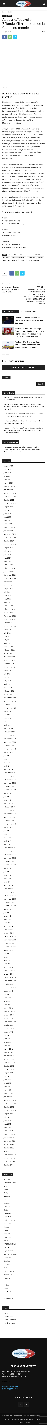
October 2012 (9, 1025)
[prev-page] (3, 353)
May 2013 (7, 1001)
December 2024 (10, 534)
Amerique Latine (10, 1183)
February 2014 (9, 970)
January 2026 (9, 490)
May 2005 (7, 1151)
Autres (6, 1189)
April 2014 (7, 964)
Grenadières (31, 257)
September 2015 (10, 906)
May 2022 (7, 640)
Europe (6, 1227)
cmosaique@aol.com (10, 1386)
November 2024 (10, 537)
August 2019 (8, 752)
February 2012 (9, 1052)
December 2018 (10, 779)
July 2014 (7, 953)
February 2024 (9, 568)
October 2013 (9, 984)
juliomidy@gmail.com (10, 1389)
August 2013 (8, 991)
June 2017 (7, 834)
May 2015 (7, 919)
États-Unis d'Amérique (18, 257)
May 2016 (7, 878)
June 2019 (7, 759)
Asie (5, 1186)
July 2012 (7, 1035)
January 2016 (9, 892)
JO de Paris (6, 260)
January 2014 (9, 974)
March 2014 (8, 967)
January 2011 (9, 1097)
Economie (7, 1213)
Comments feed (10, 1320)
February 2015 (9, 930)
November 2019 (10, 742)
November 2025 (10, 496)
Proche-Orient (9, 1271)
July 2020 (7, 715)
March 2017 (8, 844)
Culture (6, 1210)
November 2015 (10, 899)
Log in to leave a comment (23, 368)
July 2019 (7, 756)
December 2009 (10, 1141)
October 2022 (9, 623)
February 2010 (9, 1134)
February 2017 (9, 848)
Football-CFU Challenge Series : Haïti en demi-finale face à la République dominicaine (28, 344)
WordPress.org (9, 1323)
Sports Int (7, 1292)
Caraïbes (7, 1203)
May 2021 (7, 681)
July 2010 (7, 1117)
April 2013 (7, 1005)
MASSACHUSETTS (10, 1254)
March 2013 (8, 1008)
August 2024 (8, 548)
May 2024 (7, 558)
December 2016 (10, 854)
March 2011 (8, 1090)
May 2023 (7, 599)
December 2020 (10, 698)
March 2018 (8, 803)
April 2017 (7, 841)
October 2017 (9, 820)
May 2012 (7, 1042)
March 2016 (8, 885)
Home (4, 12)
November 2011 (10, 1063)
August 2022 (8, 629)
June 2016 (7, 875)
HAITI (10, 12)
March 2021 (8, 687)
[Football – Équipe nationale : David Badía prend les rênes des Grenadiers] (8, 320)
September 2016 (10, 865)
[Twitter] (15, 37)
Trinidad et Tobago (33, 260)
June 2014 (7, 957)
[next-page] (7, 353)
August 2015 (8, 909)
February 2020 (9, 732)
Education (7, 1217)
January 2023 (9, 612)
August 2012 (8, 1032)
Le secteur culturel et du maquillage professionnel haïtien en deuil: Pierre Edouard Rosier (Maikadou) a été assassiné (22, 449)
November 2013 (10, 981)
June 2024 (7, 554)
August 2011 (8, 1073)
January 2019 (9, 776)
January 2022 (9, 653)
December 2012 (10, 1018)
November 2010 (10, 1103)
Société (6, 1285)
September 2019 (10, 749)
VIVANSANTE (8, 1298)
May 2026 (7, 476)
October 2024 (9, 541)
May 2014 (7, 960)
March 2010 (8, 1131)
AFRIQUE (7, 1179)
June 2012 (7, 1039)
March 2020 (8, 728)
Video (6, 1295)
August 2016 (8, 868)
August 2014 (8, 950)
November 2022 (10, 619)
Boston (6, 1193)
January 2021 (9, 694)
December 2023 (10, 575)
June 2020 (7, 718)
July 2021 (7, 674)
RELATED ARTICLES (11, 312)
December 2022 (10, 616)
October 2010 (9, 1107)
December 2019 (10, 739)
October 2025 (9, 500)
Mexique (14, 260)
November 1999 (10, 1155)
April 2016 (7, 882)
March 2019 (8, 769)
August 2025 (8, 507)
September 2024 (10, 544)
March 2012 (8, 1049)
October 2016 (9, 861)
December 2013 (10, 977)
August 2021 (8, 670)
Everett (6, 1230)
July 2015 (7, 912)
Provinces (7, 1278)
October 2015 (9, 902)
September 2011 (10, 1069)
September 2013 (10, 987)
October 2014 (9, 943)
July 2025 (7, 510)
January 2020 (9, 735)
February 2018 (9, 807)
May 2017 (7, 837)
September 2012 (10, 1028)
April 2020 (7, 725)
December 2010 (10, 1100)
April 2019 (7, 766)
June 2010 (7, 1120)
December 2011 (10, 1059)
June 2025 (7, 514)
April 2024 (7, 561)
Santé (6, 1281)
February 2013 (9, 1011)
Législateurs (8, 1251)
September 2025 (10, 503)
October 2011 (9, 1066)
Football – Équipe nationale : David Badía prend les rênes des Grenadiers (29, 320)
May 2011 (7, 1083)
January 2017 (9, 851)
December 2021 (10, 657)
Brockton (7, 1196)
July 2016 (7, 872)
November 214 (9, 1161)
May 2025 (7, 517)
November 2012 (10, 1022)
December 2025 (10, 493)
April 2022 (7, 643)
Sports (9, 15)
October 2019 (9, 745)
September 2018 (10, 790)
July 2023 (7, 592)
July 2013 (7, 994)
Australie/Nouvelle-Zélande (17, 255)
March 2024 (8, 565)
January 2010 (9, 1138)
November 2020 (10, 701)
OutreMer (7, 1264)
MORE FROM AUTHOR (29, 312)
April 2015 (7, 923)
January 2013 (9, 1015)
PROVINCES (8, 1275)
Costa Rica (6, 257)
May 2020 (7, 722)
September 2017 (10, 824)
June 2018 (7, 800)
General (7, 1234)
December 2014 (10, 936)
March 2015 (8, 926)
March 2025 (8, 524)
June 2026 (7, 473)
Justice (6, 1247)
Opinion (7, 1261)
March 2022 (8, 646)
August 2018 (8, 793)
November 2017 (10, 817)
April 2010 (7, 1127)
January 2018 (9, 810)
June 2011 (7, 1080)
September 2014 (10, 947)
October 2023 (9, 582)
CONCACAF (38, 255)
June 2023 (7, 595)
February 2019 (9, 773)
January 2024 (9, 571)
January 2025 (9, 531)
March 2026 (8, 483)
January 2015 (9, 933)
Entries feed (8, 1316)
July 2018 (7, 797)
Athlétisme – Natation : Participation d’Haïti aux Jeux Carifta (11, 289)
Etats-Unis (7, 1223)
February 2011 (9, 1093)
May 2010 (7, 1124)
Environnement (9, 1220)
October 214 (8, 1165)
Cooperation (8, 1206)
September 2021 (10, 667)
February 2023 (9, 609)
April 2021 (7, 684)
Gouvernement (9, 1237)
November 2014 (10, 940)
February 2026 (9, 486)
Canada (30, 255)
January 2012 (9, 1056)
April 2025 (7, 520)
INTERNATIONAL (10, 1244)
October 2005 (9, 1148)
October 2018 (9, 786)
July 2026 (7, 469)
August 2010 (8, 1114)
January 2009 (9, 1144)
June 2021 (7, 677)
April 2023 (7, 602)
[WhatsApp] (10, 37)
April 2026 (7, 479)
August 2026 (8, 466)
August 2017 (8, 827)
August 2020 (8, 711)
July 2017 (7, 831)
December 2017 (10, 814)
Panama (22, 260)
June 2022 (7, 636)
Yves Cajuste (8, 447)
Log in (6, 1313)
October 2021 (9, 664)
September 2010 (10, 1110)
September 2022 (10, 626)
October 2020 (9, 704)
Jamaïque (40, 257)
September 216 (9, 1158)
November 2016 (10, 858)
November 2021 (10, 660)
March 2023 (8, 606)
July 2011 (7, 1076)
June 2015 (7, 916)
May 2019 (7, 762)
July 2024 (7, 551)
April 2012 (7, 1045)
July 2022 (7, 633)
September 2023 (10, 585)
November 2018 (10, 783)
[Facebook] (4, 37)
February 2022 (9, 650)
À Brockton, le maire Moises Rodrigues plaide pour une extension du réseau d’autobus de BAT (23, 415)
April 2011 (7, 1086)
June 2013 (7, 998)
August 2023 (8, 589)
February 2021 (9, 691)
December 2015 (10, 895)
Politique (7, 1268)
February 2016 (9, 889)
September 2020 (10, 708)
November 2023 (10, 578)
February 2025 (9, 527)
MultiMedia (8, 1258)
